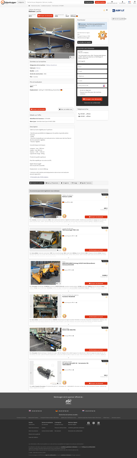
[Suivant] (73, 38)
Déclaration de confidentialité (92, 103)
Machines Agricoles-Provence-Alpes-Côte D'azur (89, 417)
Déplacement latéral (33, 417)
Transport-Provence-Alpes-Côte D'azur (49, 417)
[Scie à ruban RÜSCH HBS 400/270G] (45, 339)
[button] (134, 2)
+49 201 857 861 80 (37, 411)
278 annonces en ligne (83, 38)
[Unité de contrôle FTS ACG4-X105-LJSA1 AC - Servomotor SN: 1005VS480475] (45, 373)
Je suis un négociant (85, 90)
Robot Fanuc (106, 417)
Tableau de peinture (51, 65)
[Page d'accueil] (29, 5)
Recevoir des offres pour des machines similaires (90, 93)
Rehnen (38, 68)
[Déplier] (68, 224)
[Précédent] (30, 38)
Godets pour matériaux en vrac (68, 417)
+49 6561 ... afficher (85, 114)
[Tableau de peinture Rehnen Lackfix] (45, 206)
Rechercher (89, 2)
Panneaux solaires (116, 417)
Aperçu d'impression (53, 183)
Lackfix (37, 71)
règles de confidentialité (50, 455)
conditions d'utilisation (66, 455)
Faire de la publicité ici (119, 19)
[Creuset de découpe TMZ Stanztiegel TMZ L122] (45, 240)
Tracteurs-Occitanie (21, 417)
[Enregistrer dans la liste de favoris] (104, 10)
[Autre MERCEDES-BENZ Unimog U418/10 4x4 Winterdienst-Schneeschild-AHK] (45, 273)
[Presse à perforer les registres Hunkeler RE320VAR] (45, 306)
